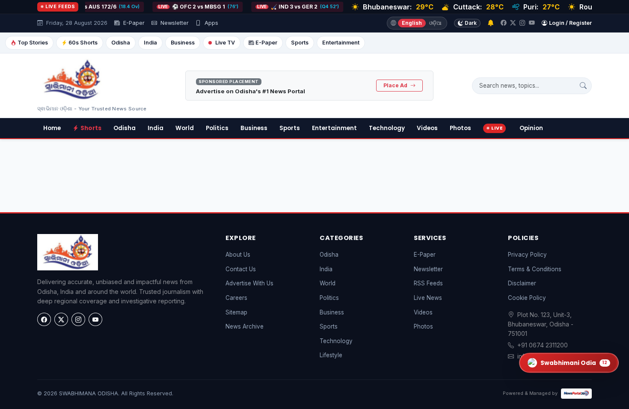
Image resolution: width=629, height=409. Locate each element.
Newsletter (174, 23)
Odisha (120, 42)
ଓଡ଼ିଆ (435, 23)
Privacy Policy (527, 254)
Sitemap (236, 312)
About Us (237, 254)
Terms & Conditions (534, 269)
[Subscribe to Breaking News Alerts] (490, 23)
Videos (427, 128)
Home (52, 128)
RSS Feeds (428, 283)
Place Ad (396, 85)
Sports (300, 42)
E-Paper (133, 23)
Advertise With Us (249, 283)
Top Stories (33, 42)
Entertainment (340, 42)
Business (183, 42)
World (184, 128)
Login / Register (570, 23)
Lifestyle (331, 355)
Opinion (531, 128)
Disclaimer (522, 283)
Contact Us (240, 269)
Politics (217, 128)
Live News (428, 297)
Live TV (225, 42)
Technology (387, 128)
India (150, 42)
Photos (460, 128)
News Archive (244, 326)
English (412, 23)
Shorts (90, 128)
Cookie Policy (527, 297)
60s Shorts (83, 42)
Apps (210, 23)
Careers (236, 297)
